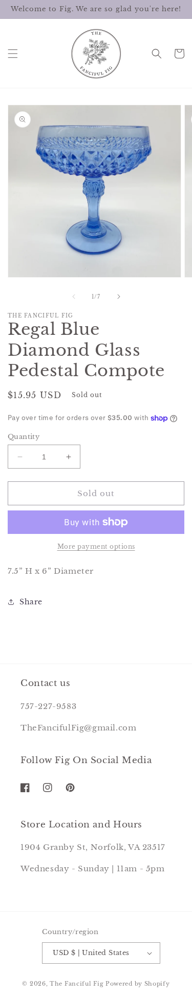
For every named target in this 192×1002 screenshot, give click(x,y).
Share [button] (30, 601)
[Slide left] (73, 296)
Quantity (23, 436)
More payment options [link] (96, 546)
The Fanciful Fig (76, 983)
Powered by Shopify (137, 983)
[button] (13, 53)
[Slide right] (119, 296)
